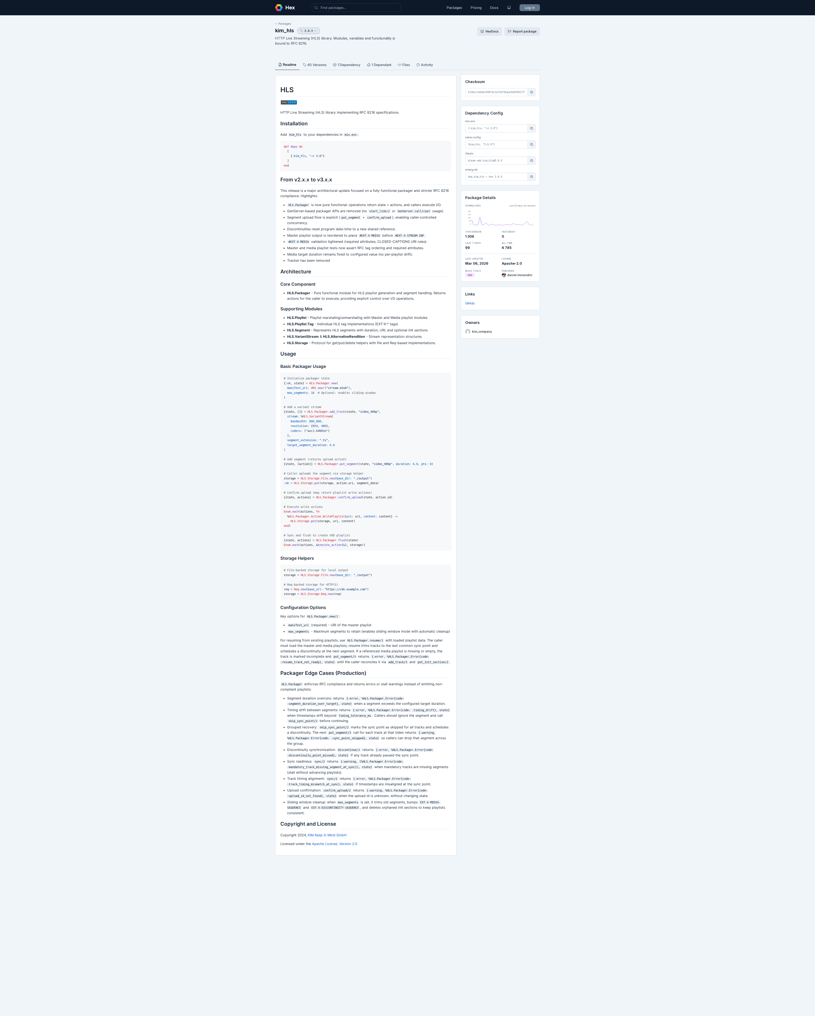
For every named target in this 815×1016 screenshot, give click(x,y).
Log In (530, 8)
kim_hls (284, 30)
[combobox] (356, 7)
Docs (494, 8)
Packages (454, 8)
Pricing (476, 8)
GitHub (470, 303)
